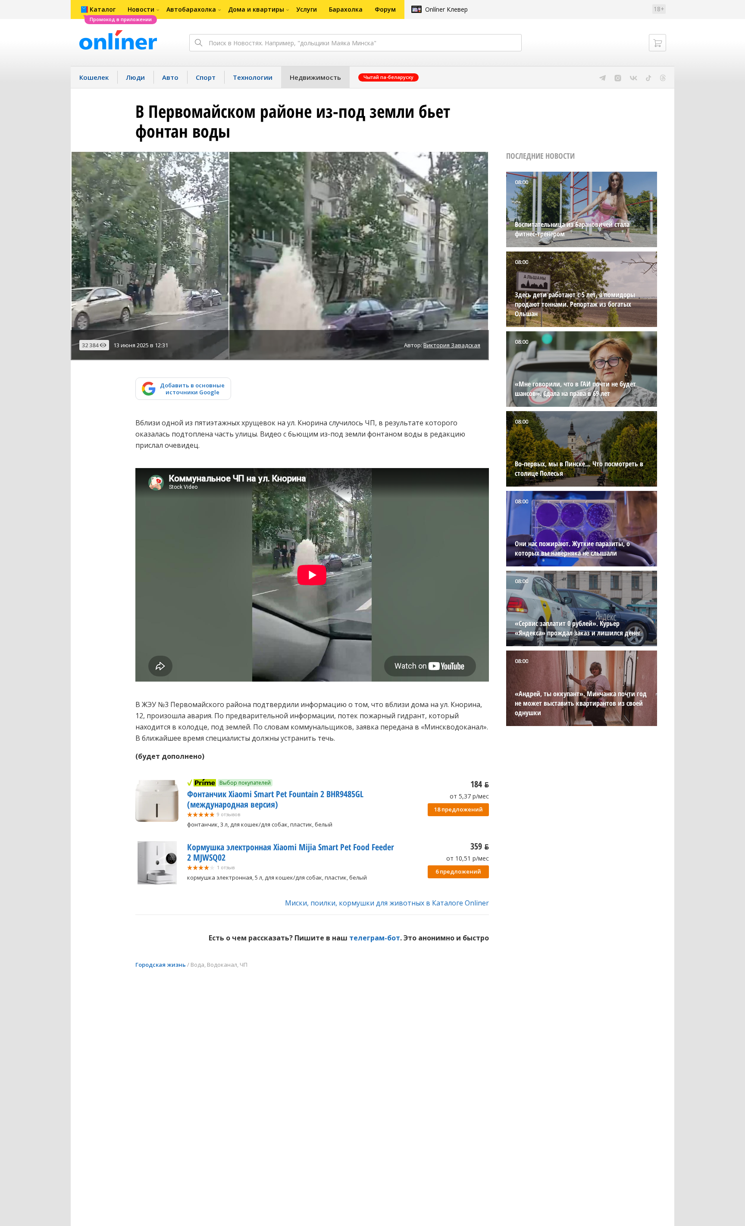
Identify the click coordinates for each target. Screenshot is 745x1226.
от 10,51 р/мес (467, 858)
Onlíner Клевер (446, 9)
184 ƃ (479, 784)
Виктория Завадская (451, 345)
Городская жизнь (160, 964)
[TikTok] (648, 77)
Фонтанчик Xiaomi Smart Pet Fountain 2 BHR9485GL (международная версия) (275, 799)
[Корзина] (657, 42)
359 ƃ (479, 846)
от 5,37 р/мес (469, 796)
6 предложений (458, 871)
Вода (197, 964)
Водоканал (222, 964)
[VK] (633, 77)
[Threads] (662, 77)
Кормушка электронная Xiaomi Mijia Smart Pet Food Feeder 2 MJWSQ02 (290, 852)
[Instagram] (618, 77)
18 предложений (458, 809)
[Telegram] (602, 77)
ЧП (243, 964)
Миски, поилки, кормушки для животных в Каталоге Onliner (387, 903)
